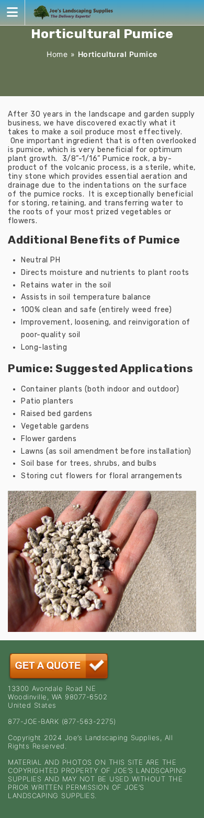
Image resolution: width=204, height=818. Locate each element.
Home (57, 54)
